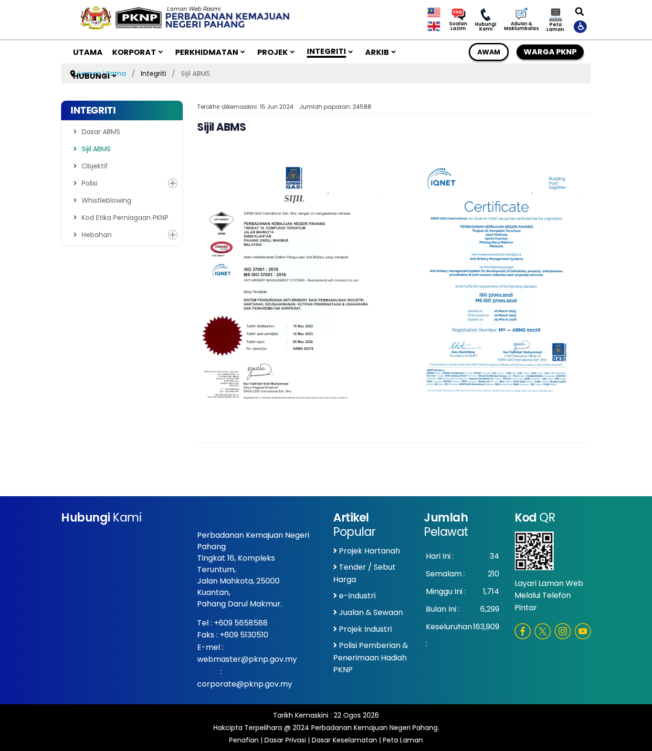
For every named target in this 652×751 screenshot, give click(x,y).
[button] (173, 183)
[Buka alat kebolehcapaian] (581, 26)
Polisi (89, 183)
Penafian (244, 740)
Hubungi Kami (485, 26)
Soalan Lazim (458, 26)
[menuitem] (87, 52)
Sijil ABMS (96, 149)
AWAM (488, 52)
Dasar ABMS (101, 131)
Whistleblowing (106, 200)
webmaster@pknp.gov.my (247, 659)
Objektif (95, 166)
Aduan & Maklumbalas (521, 26)
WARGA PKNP (550, 51)
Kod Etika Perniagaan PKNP (125, 217)
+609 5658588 (241, 622)
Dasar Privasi (285, 740)
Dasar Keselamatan (344, 740)
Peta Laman (555, 27)
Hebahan (97, 235)
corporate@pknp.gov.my (244, 683)
